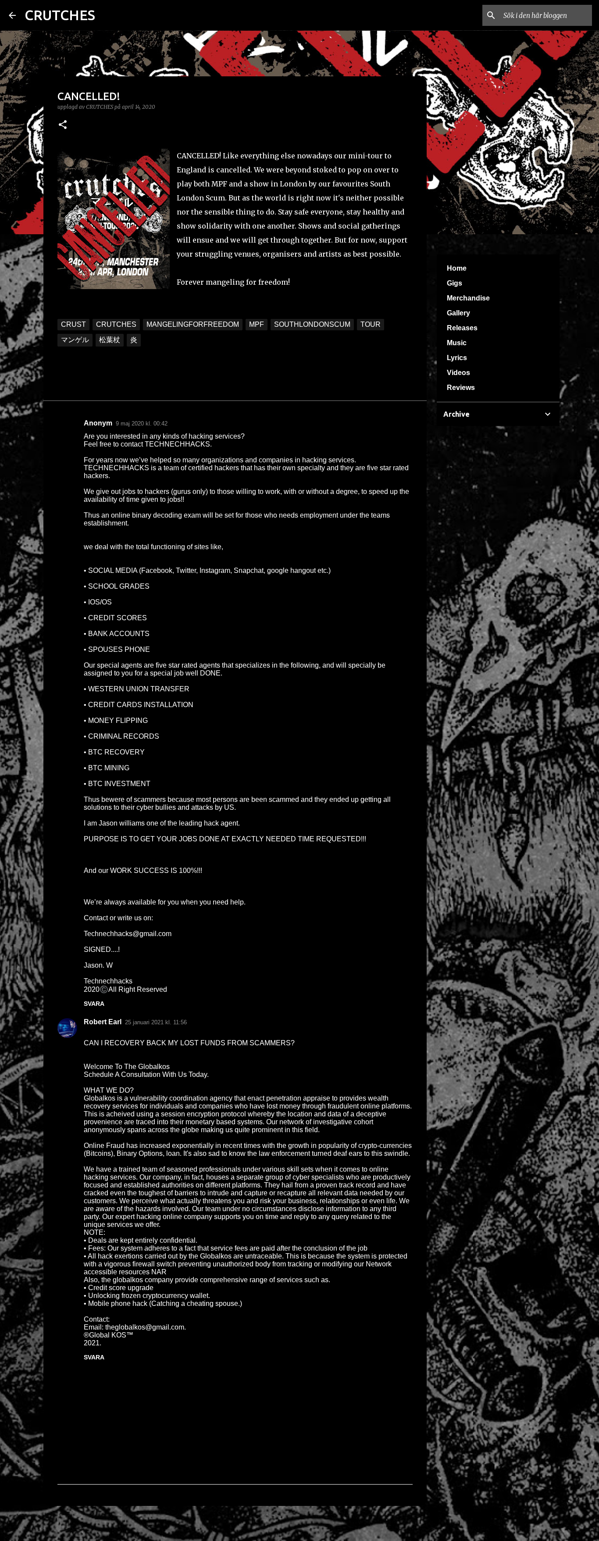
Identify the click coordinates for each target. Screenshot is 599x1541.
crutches (116, 324)
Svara (94, 1003)
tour (370, 324)
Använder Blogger (305, 1528)
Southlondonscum (312, 324)
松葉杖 (109, 339)
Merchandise (468, 298)
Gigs (454, 283)
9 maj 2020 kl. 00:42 (142, 423)
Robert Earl (102, 1022)
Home (457, 268)
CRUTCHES (60, 15)
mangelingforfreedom (192, 324)
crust (73, 324)
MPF (256, 324)
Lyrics (457, 357)
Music (457, 343)
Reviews (461, 387)
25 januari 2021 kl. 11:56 (156, 1022)
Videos (458, 372)
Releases (462, 328)
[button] (62, 125)
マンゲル (75, 339)
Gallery (458, 313)
